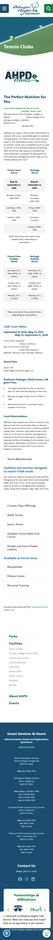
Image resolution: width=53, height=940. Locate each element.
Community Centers (19, 657)
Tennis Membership (19, 459)
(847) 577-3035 (26, 839)
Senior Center (16, 675)
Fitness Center (16, 576)
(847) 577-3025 (26, 784)
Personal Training (18, 585)
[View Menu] (4, 8)
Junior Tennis (15, 524)
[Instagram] (26, 879)
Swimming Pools (17, 662)
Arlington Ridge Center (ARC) (23, 653)
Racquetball (14, 567)
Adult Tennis (15, 515)
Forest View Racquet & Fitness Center (23, 108)
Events (14, 703)
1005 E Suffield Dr (26, 810)
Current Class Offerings (21, 505)
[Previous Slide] (8, 910)
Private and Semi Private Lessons (22, 547)
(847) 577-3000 (26, 747)
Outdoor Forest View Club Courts (23, 535)
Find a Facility (16, 648)
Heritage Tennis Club (31, 111)
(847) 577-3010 (26, 813)
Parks (13, 636)
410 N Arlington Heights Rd (26, 761)
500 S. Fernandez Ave (26, 836)
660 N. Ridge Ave (26, 781)
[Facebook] (20, 879)
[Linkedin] (33, 879)
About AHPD (18, 696)
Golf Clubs (14, 666)
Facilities (15, 643)
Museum (13, 680)
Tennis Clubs (15, 671)
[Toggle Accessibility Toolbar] (6, 933)
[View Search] (48, 8)
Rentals (12, 684)
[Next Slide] (44, 910)
